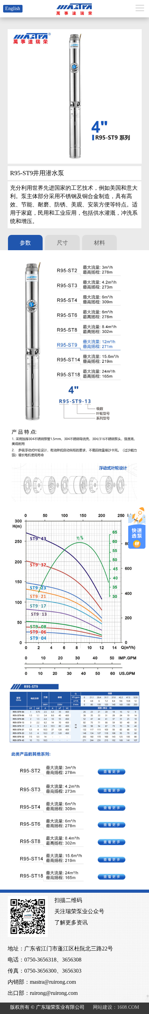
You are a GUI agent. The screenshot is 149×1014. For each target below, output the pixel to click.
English (12, 8)
